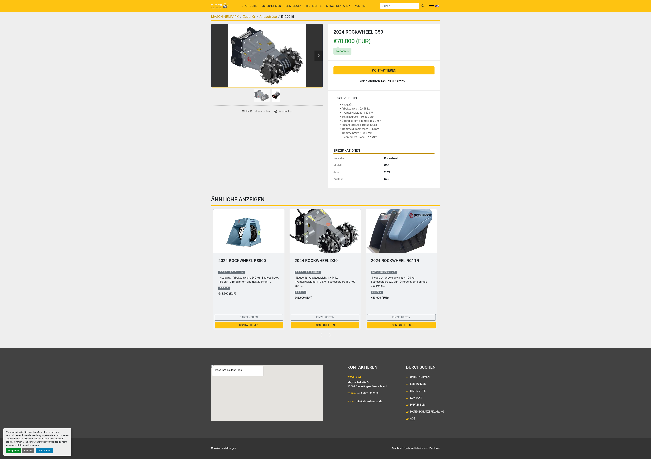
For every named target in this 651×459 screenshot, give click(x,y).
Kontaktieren (384, 70)
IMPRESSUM (418, 404)
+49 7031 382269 (394, 81)
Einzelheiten (249, 317)
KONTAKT (361, 5)
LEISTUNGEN (293, 5)
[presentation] (321, 335)
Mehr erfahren (44, 450)
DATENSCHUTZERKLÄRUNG (427, 411)
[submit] (422, 6)
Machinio (434, 448)
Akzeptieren (13, 450)
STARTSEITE (249, 5)
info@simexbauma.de (369, 401)
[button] (338, 6)
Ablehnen (28, 450)
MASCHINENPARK (337, 5)
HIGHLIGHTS (314, 5)
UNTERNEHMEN (271, 5)
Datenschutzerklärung (28, 445)
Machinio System (402, 448)
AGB (412, 418)
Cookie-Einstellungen (223, 448)
